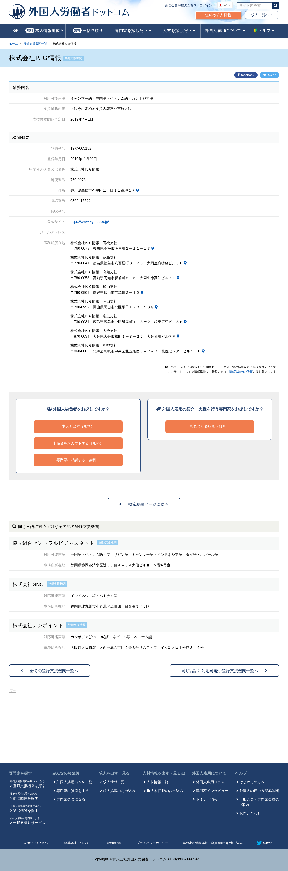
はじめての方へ (252, 782)
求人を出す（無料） (78, 426)
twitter (267, 843)
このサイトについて (35, 843)
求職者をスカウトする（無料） (78, 443)
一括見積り (88, 30)
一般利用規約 (113, 843)
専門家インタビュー (212, 791)
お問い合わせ (250, 813)
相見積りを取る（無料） (210, 426)
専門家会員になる (70, 799)
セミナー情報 (207, 799)
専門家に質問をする (72, 791)
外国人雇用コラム (210, 782)
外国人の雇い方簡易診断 (259, 791)
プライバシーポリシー (152, 843)
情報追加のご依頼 (241, 371)
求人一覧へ (260, 15)
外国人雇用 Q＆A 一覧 (74, 782)
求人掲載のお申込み (119, 791)
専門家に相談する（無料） (78, 460)
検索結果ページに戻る (148, 504)
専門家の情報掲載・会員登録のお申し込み (213, 843)
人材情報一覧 (157, 782)
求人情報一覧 (114, 782)
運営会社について (76, 843)
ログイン (206, 5)
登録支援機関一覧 (35, 43)
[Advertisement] (144, 727)
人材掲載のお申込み (167, 791)
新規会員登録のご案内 (181, 5)
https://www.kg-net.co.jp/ (89, 222)
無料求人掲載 (218, 15)
